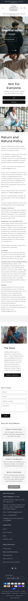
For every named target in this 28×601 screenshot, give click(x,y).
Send (5, 415)
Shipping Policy (7, 555)
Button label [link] (14, 486)
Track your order (8, 539)
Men (14, 98)
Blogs (4, 535)
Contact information (14, 597)
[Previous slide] (2, 35)
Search (5, 529)
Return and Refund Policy (10, 552)
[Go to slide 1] (12, 50)
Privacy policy (23, 593)
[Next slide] (25, 35)
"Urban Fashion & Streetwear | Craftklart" (16, 591)
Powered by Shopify (6, 593)
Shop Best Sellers (9, 39)
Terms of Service (8, 558)
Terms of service (10, 595)
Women (14, 102)
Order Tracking (7, 532)
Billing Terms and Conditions (11, 562)
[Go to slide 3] (15, 50)
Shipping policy (19, 595)
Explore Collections (12, 375)
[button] (3, 8)
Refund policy (15, 593)
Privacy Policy (7, 548)
